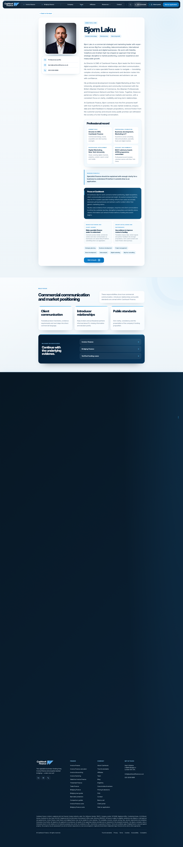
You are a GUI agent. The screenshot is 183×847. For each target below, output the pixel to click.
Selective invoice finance (78, 779)
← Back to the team (46, 13)
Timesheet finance (76, 783)
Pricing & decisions (103, 790)
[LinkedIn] (38, 778)
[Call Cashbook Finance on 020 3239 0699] (48, 778)
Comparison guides (76, 800)
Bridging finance (110, 349)
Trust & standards (103, 769)
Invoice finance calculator (78, 769)
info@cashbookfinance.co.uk (134, 774)
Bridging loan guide (76, 793)
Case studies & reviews (104, 786)
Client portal (101, 803)
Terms (121, 832)
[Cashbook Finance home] (12, 4)
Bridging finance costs (77, 807)
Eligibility (100, 783)
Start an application (171, 4)
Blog (98, 779)
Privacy (116, 832)
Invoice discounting (76, 772)
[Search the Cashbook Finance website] (130, 4)
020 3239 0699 (53, 70)
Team (81, 4)
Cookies (127, 832)
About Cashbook (102, 765)
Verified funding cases (110, 356)
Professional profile (54, 60)
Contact (119, 4)
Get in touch (92, 260)
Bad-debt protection (76, 796)
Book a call (100, 800)
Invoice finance (110, 342)
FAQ (98, 793)
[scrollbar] (178, 423)
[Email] (43, 778)
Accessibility (134, 832)
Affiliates (92, 4)
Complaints (143, 832)
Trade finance (74, 786)
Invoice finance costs (77, 803)
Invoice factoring (75, 776)
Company (70, 4)
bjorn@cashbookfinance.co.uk (58, 65)
